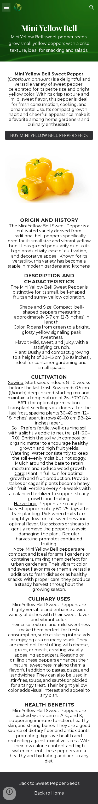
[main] (49, 38)
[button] (6, 7)
